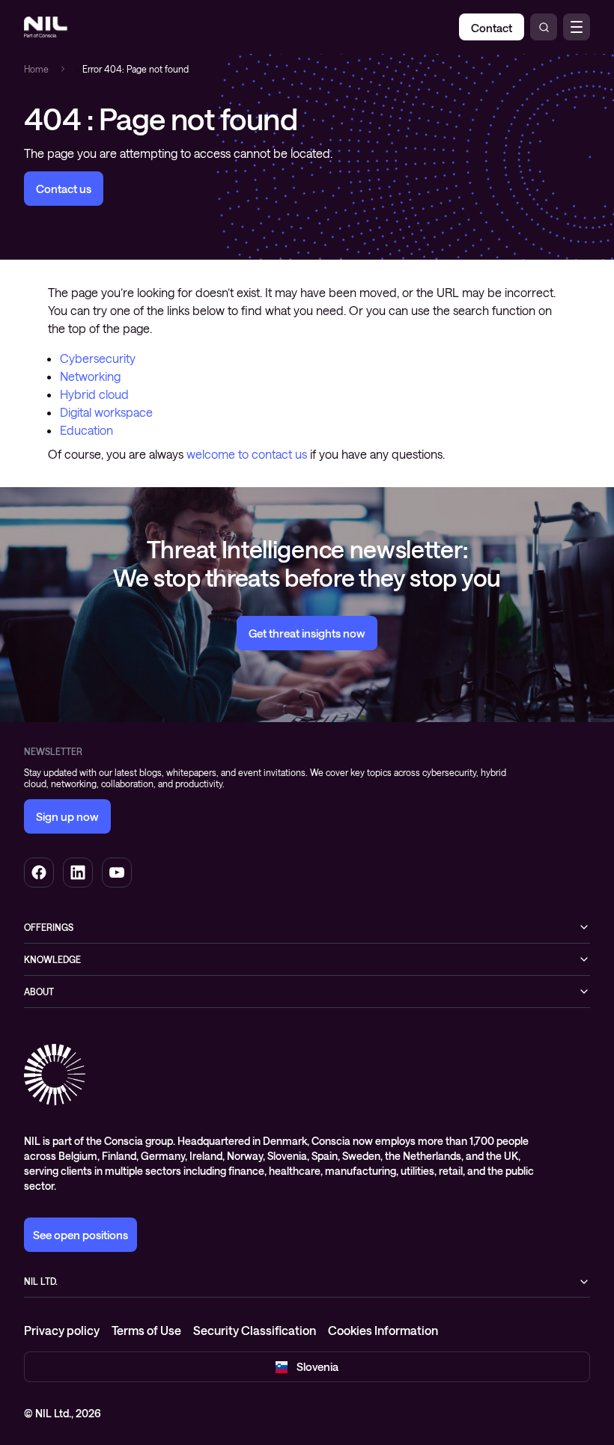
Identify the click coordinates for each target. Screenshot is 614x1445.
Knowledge (52, 959)
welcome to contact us (246, 454)
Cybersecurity (98, 358)
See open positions (80, 1234)
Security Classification (254, 1330)
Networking (90, 376)
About (39, 991)
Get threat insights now (307, 633)
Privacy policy (62, 1330)
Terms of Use (146, 1330)
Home (36, 69)
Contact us (63, 188)
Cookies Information (383, 1330)
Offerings (48, 927)
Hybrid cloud (94, 394)
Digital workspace (106, 412)
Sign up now (67, 816)
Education (86, 430)
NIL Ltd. (41, 1281)
